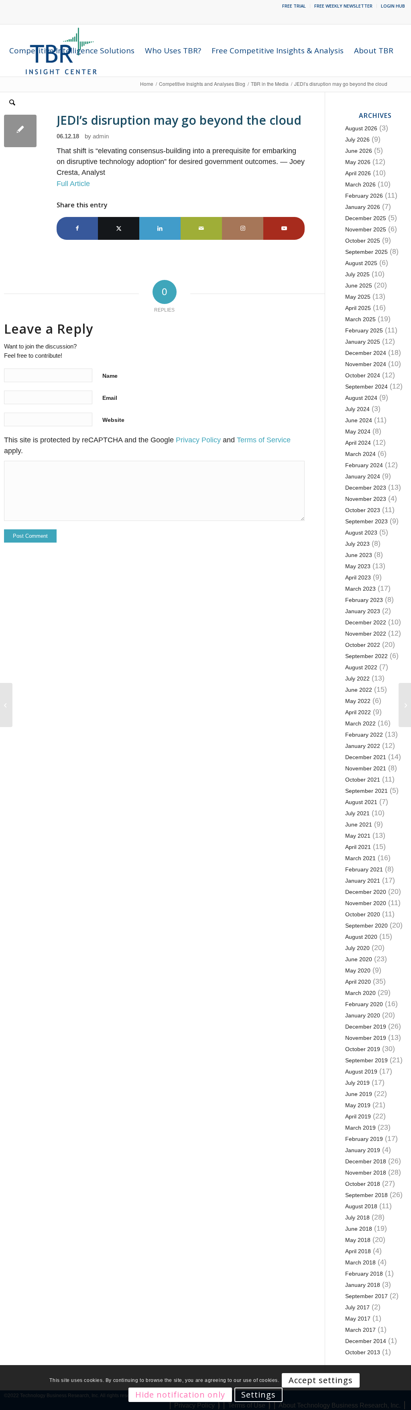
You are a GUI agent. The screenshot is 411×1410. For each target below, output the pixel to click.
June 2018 (358, 1229)
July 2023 (357, 544)
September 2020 (366, 925)
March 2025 (360, 319)
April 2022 (358, 712)
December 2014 (365, 1341)
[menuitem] (294, 6)
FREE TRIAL (294, 6)
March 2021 (360, 858)
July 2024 (357, 409)
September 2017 (366, 1296)
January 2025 (362, 341)
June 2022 (358, 690)
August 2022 (361, 667)
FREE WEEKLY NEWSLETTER (343, 6)
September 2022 (366, 656)
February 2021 (364, 869)
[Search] (12, 103)
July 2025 (357, 274)
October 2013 (362, 1352)
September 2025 (366, 252)
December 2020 (365, 892)
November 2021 (365, 768)
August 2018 (361, 1206)
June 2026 (358, 151)
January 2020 (362, 1015)
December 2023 (365, 487)
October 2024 (362, 375)
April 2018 (358, 1251)
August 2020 (361, 937)
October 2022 (362, 645)
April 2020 (358, 981)
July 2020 (357, 948)
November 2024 (365, 364)
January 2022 (362, 746)
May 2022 (357, 701)
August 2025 (361, 263)
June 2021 (358, 824)
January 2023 (362, 611)
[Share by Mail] (201, 228)
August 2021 (361, 802)
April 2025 (358, 308)
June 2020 (358, 959)
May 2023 (357, 566)
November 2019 (365, 1038)
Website (113, 420)
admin (101, 136)
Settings (258, 1394)
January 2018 (362, 1285)
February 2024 (364, 465)
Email (109, 398)
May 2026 (357, 162)
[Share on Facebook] (77, 228)
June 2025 (358, 285)
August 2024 (361, 398)
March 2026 (360, 184)
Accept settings (321, 1380)
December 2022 (365, 622)
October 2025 (362, 240)
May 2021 (357, 836)
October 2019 (362, 1049)
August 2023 (361, 532)
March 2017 (360, 1330)
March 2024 (360, 454)
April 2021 (358, 847)
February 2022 (364, 734)
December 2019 (365, 1026)
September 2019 (366, 1060)
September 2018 (366, 1195)
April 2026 (358, 173)
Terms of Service (264, 440)
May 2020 (357, 970)
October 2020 (362, 914)
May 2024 (357, 431)
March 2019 (360, 1127)
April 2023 (358, 577)
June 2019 (358, 1094)
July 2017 (357, 1307)
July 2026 (357, 139)
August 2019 (361, 1071)
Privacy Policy (198, 440)
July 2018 (357, 1217)
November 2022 (365, 633)
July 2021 (357, 813)
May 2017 (357, 1318)
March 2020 (360, 993)
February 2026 (364, 195)
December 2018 (365, 1161)
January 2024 (362, 476)
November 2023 (365, 499)
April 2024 (358, 443)
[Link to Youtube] (284, 228)
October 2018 (362, 1184)
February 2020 (364, 1004)
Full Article (73, 184)
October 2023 (362, 510)
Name (110, 376)
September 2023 (366, 521)
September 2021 (366, 791)
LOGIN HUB (393, 6)
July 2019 (357, 1083)
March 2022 (360, 723)
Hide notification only (180, 1394)
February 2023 (364, 600)
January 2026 (362, 207)
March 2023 (360, 588)
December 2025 (365, 218)
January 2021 (362, 880)
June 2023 (358, 555)
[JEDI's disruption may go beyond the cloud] (20, 131)
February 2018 (364, 1273)
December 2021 (365, 757)
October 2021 (362, 779)
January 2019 (362, 1150)
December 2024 (365, 353)
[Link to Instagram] (242, 228)
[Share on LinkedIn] (160, 228)
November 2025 (365, 229)
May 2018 (357, 1240)
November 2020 (365, 903)
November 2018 (365, 1172)
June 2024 (358, 420)
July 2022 (357, 678)
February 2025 (364, 330)
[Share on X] (118, 228)
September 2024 (366, 386)
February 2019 (364, 1139)
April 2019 (358, 1116)
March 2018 (360, 1262)
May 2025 (357, 297)
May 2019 (357, 1105)
